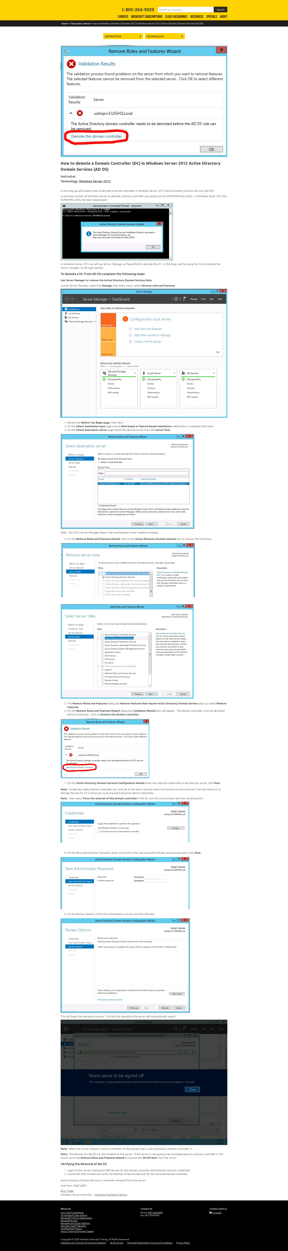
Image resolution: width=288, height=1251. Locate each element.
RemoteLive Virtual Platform (75, 1223)
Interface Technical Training (111, 1194)
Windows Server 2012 (95, 181)
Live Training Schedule (72, 1212)
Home (65, 23)
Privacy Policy (183, 1242)
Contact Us (146, 1208)
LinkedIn (217, 1212)
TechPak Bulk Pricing (71, 1228)
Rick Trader (67, 1191)
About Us (65, 1208)
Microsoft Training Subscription (76, 1217)
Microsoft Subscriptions (146, 17)
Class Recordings (176, 17)
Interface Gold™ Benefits (73, 1225)
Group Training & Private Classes (77, 1231)
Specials (211, 17)
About (223, 17)
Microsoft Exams (69, 1220)
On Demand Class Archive (74, 1215)
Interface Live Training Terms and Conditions (83, 1242)
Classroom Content (80, 23)
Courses (123, 17)
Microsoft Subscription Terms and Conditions (149, 1242)
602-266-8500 (155, 1212)
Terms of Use (116, 1242)
